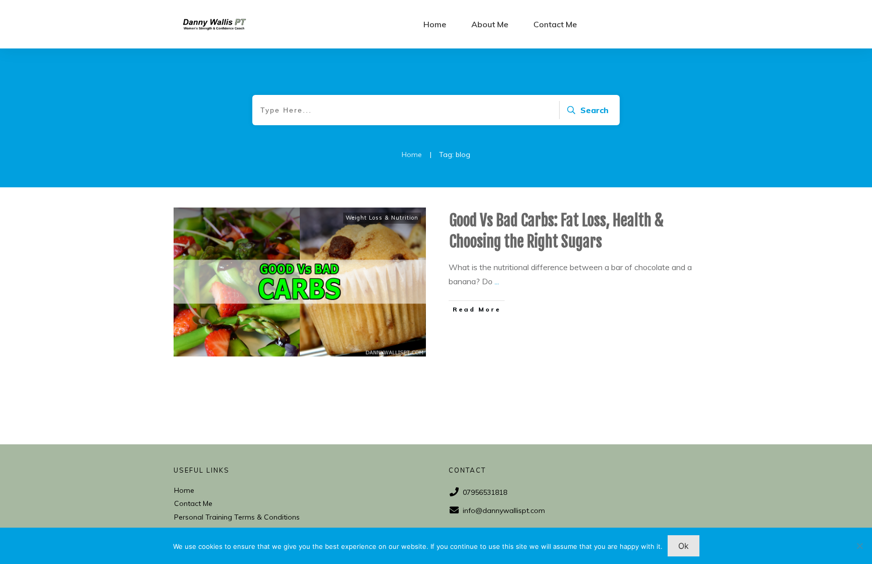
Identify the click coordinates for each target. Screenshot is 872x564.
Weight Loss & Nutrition (382, 217)
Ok (683, 546)
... (497, 281)
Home (184, 490)
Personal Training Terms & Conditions (237, 517)
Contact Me (193, 503)
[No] (859, 546)
